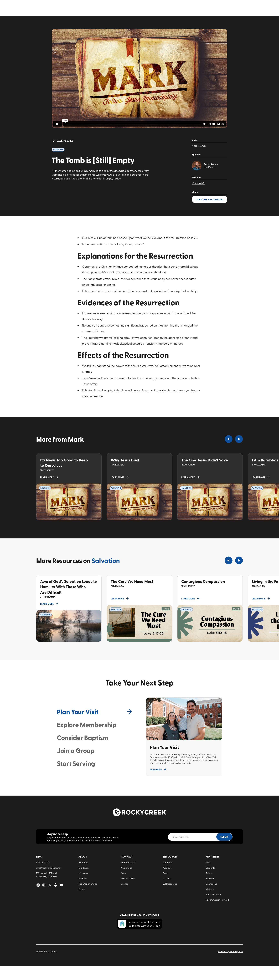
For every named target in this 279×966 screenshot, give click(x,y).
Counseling (211, 883)
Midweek (83, 873)
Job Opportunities (87, 883)
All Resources (170, 883)
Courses (167, 867)
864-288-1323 (43, 862)
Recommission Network (217, 899)
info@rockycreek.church (48, 867)
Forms (81, 889)
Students (210, 867)
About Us (83, 862)
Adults (209, 873)
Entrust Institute (214, 894)
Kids (208, 862)
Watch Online (128, 878)
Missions (210, 889)
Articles (167, 878)
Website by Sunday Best (230, 951)
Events (124, 883)
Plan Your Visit (128, 862)
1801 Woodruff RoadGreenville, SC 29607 (46, 875)
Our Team (83, 867)
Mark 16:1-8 (198, 183)
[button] (228, 439)
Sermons (167, 862)
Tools (165, 873)
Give (123, 873)
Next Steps (126, 867)
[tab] (95, 712)
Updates (82, 878)
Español (210, 878)
